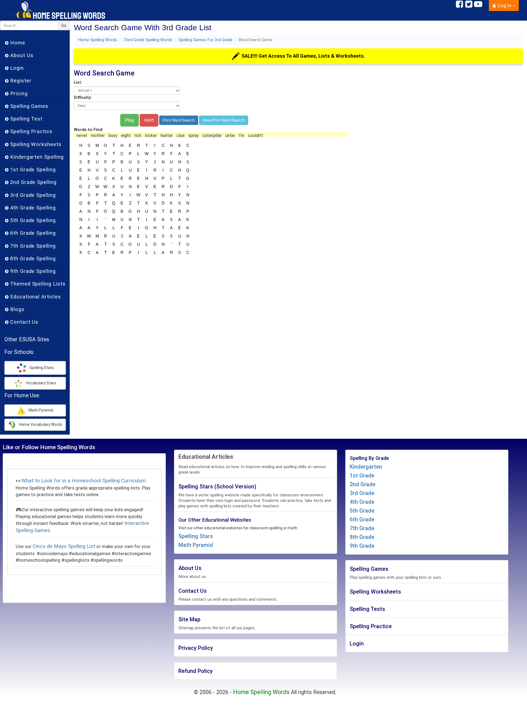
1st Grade (362, 475)
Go (63, 25)
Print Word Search (179, 120)
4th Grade (362, 502)
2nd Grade (362, 484)
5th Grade (362, 510)
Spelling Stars (195, 536)
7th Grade (362, 528)
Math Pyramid (195, 545)
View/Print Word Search (224, 120)
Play (129, 120)
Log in (504, 5)
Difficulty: (83, 97)
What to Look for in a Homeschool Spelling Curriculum (83, 481)
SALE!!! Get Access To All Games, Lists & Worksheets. (303, 56)
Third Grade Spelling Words (147, 39)
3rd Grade (362, 493)
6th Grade (362, 519)
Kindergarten (366, 466)
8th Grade (362, 537)
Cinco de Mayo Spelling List (64, 546)
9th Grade (362, 546)
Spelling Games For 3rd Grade (205, 39)
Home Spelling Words (97, 39)
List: (78, 82)
